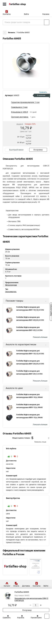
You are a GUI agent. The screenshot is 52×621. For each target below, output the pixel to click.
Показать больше (40, 337)
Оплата (16, 586)
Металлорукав (11, 285)
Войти (26, 14)
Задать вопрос (51, 310)
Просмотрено (36, 618)
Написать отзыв (40, 442)
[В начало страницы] (46, 616)
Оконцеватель (11, 292)
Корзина (45, 14)
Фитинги (11, 33)
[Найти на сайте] (46, 22)
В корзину (38, 150)
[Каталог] (4, 4)
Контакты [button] (7, 14)
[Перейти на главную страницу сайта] (21, 4)
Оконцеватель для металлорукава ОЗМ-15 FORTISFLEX (31, 599)
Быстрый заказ (16, 150)
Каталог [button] (7, 586)
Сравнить (7, 618)
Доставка (26, 586)
